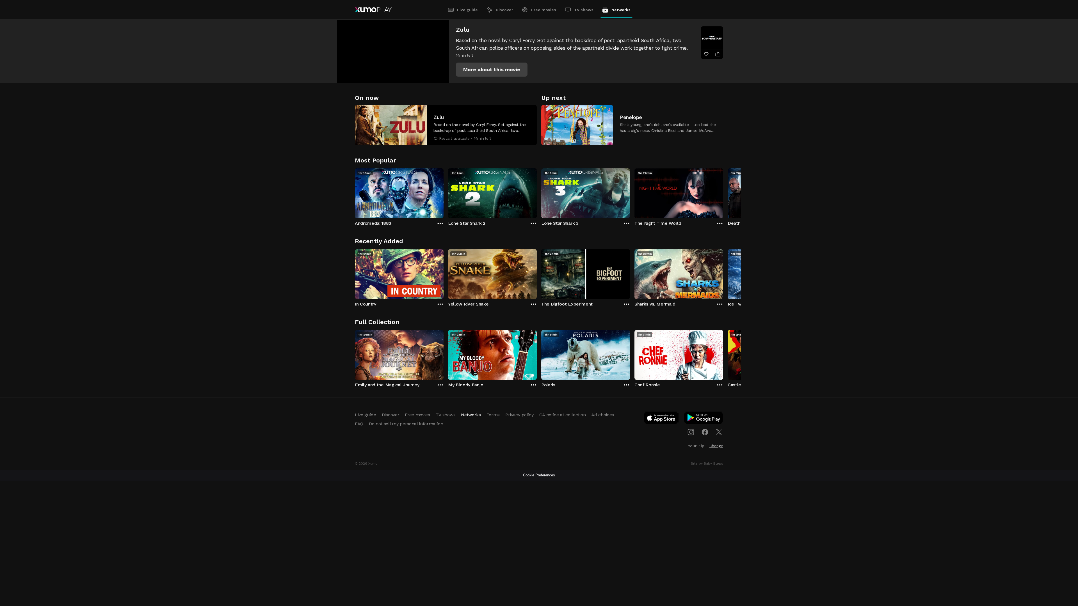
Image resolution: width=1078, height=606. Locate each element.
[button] (491, 70)
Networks (621, 10)
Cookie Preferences (539, 475)
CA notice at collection (562, 414)
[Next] (723, 192)
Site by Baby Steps (707, 463)
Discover (504, 10)
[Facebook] (705, 432)
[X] (719, 432)
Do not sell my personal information (406, 423)
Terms (493, 414)
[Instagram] (691, 432)
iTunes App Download (661, 419)
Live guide (467, 10)
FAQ (359, 423)
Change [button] (716, 446)
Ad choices (602, 414)
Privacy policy (519, 414)
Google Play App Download (704, 419)
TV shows (583, 10)
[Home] (373, 9)
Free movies (543, 10)
